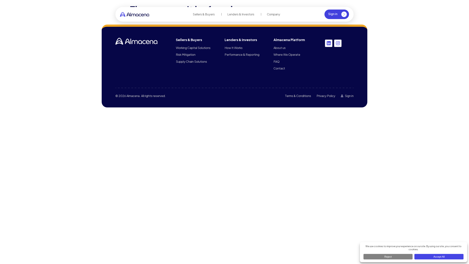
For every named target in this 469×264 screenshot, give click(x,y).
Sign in (332, 14)
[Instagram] (337, 43)
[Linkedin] (328, 43)
